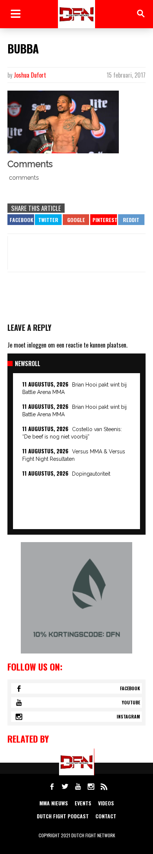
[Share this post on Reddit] (131, 219)
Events (83, 803)
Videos (106, 803)
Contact (105, 816)
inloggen (36, 344)
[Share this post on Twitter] (48, 219)
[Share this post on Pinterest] (103, 219)
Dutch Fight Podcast (63, 816)
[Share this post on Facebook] (20, 219)
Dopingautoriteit (91, 474)
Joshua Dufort (30, 75)
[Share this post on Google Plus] (76, 219)
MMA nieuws (53, 803)
